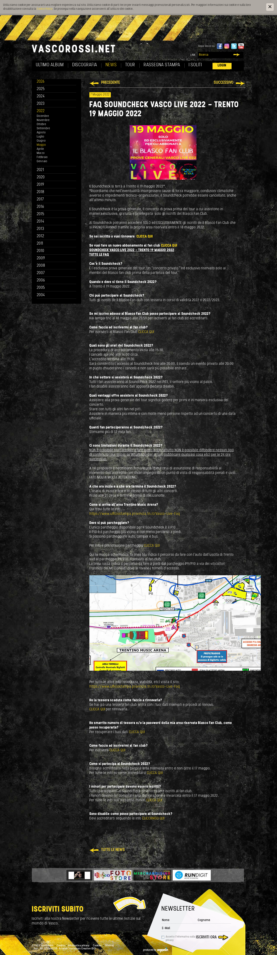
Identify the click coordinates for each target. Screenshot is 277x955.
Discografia (84, 65)
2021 (40, 170)
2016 (40, 207)
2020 (41, 177)
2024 (41, 96)
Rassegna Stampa (162, 65)
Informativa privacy (79, 945)
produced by (150, 950)
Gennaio (42, 161)
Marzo (41, 153)
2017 (40, 199)
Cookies (97, 945)
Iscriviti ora (206, 937)
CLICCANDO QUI (153, 818)
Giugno (41, 140)
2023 (41, 104)
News (111, 65)
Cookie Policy (44, 9)
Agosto (41, 132)
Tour (130, 65)
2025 (41, 89)
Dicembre (43, 116)
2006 (41, 280)
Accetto (180, 939)
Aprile (40, 149)
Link (193, 55)
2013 (40, 229)
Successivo (224, 83)
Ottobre (41, 124)
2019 (40, 185)
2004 (41, 295)
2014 (40, 222)
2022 (41, 111)
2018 (40, 192)
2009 (41, 258)
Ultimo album (50, 65)
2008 (41, 266)
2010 (40, 251)
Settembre (43, 128)
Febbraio (42, 157)
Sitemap (109, 945)
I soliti (195, 65)
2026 (41, 82)
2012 (40, 236)
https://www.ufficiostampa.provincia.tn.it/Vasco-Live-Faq (134, 514)
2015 (40, 214)
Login (222, 65)
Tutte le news (113, 850)
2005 (41, 288)
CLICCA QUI (145, 236)
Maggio (41, 145)
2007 (41, 273)
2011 (40, 244)
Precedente (110, 83)
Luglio (40, 136)
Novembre (43, 120)
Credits (61, 945)
